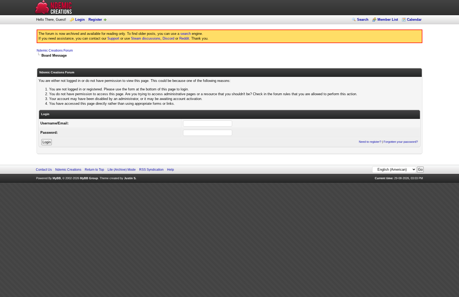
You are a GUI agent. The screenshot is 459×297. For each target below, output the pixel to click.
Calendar (414, 20)
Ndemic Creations (68, 169)
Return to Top (94, 169)
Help (170, 169)
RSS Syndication (151, 169)
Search (362, 20)
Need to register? (370, 141)
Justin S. (130, 178)
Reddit (184, 38)
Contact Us (44, 169)
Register (95, 20)
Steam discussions (145, 38)
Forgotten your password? (401, 141)
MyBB (57, 178)
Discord (168, 38)
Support (113, 38)
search (185, 34)
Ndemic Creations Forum (55, 50)
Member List (387, 20)
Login (80, 20)
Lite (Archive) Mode (122, 169)
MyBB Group (89, 178)
